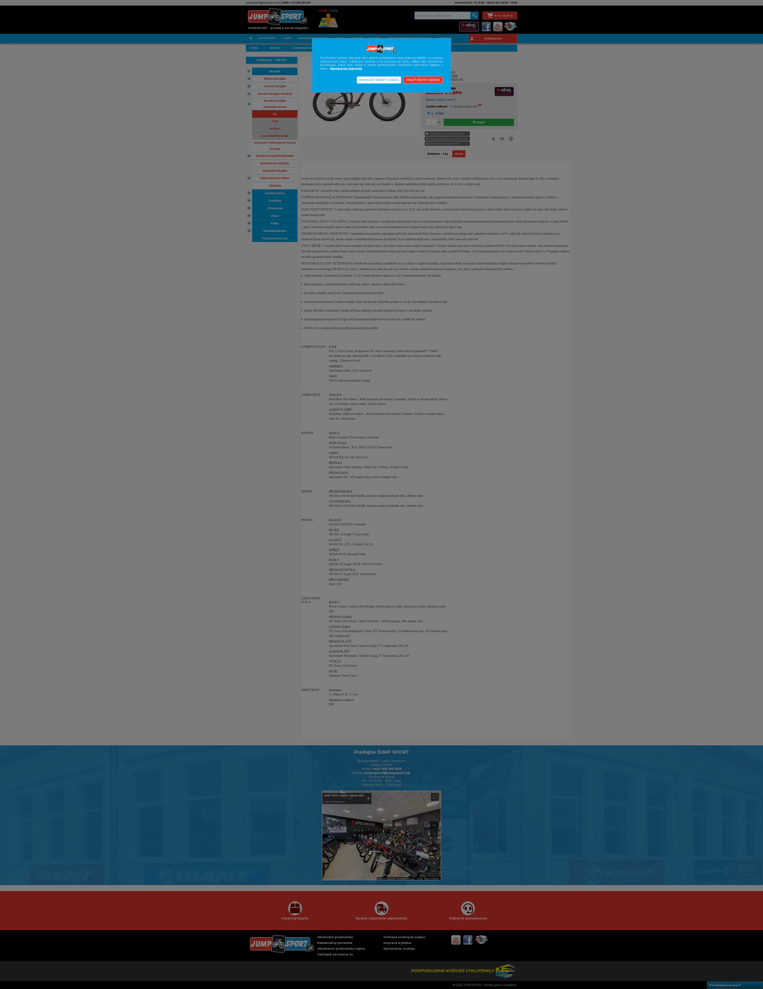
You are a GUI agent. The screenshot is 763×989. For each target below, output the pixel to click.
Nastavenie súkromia (346, 68)
